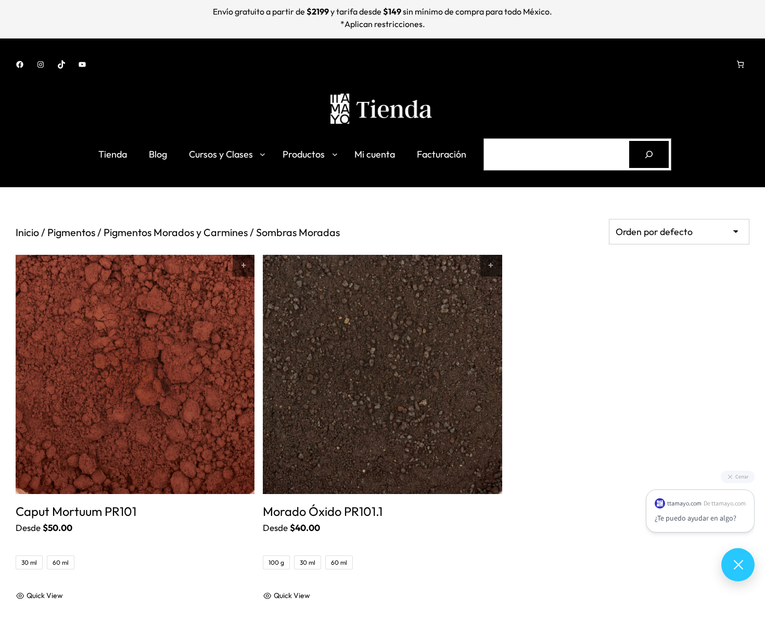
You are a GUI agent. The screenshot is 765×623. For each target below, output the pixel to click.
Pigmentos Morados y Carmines (176, 232)
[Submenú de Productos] (335, 154)
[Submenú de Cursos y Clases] (262, 154)
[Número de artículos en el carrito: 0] (740, 64)
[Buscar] (649, 154)
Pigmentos (71, 232)
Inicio (27, 232)
